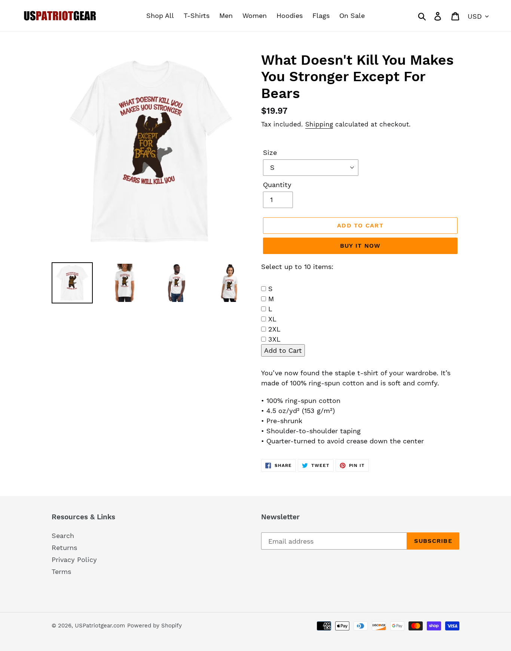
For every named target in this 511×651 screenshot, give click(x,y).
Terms (61, 571)
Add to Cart (283, 350)
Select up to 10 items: (297, 267)
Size (270, 152)
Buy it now (360, 245)
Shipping (319, 124)
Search (63, 536)
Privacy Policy (74, 559)
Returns (64, 547)
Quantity (277, 185)
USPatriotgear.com (100, 625)
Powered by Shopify (154, 625)
